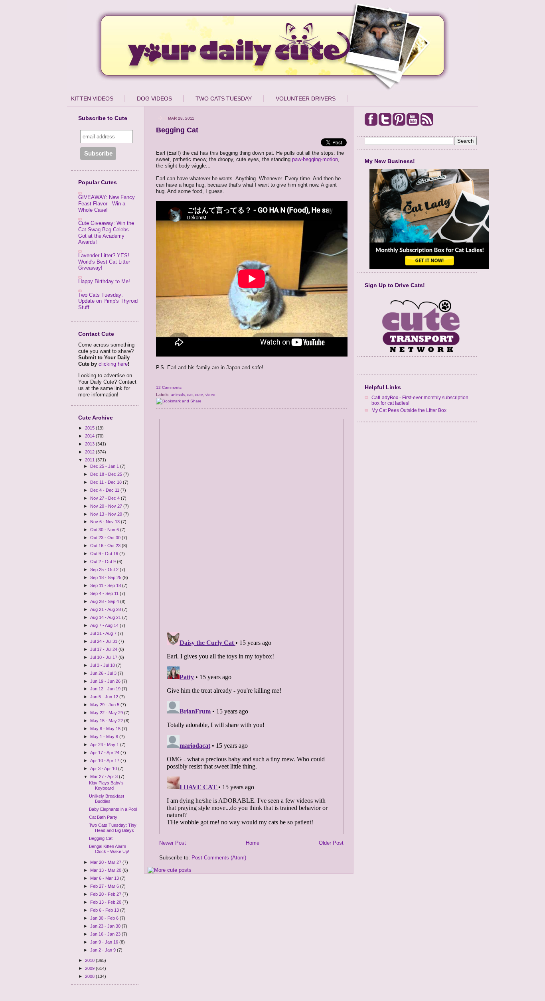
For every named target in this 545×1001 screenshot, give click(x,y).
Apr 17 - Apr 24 (105, 752)
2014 (90, 436)
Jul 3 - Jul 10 (103, 665)
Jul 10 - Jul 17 (104, 657)
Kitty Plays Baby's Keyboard (106, 785)
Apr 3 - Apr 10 (104, 768)
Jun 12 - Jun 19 (106, 688)
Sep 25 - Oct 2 (105, 569)
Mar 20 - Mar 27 (106, 862)
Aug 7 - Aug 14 (105, 625)
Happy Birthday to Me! (104, 281)
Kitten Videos (92, 98)
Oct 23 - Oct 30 (106, 537)
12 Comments (169, 387)
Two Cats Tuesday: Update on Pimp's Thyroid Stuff (108, 301)
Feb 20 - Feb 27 (106, 894)
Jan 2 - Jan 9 (103, 950)
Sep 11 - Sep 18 (106, 585)
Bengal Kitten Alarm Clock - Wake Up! (109, 849)
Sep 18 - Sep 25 (106, 577)
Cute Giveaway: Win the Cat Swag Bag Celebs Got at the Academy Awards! (106, 232)
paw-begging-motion (315, 159)
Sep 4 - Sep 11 (105, 593)
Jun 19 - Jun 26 (106, 681)
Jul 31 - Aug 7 (104, 633)
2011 (90, 459)
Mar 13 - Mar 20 (106, 870)
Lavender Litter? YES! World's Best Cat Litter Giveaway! (104, 261)
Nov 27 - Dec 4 (105, 498)
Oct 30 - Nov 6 (105, 529)
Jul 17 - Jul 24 (104, 649)
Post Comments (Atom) (219, 858)
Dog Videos (154, 98)
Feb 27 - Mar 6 (105, 886)
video (210, 394)
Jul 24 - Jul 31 (104, 641)
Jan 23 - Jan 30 (106, 926)
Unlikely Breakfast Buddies (106, 799)
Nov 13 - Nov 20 (106, 514)
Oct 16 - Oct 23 (106, 545)
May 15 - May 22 (107, 720)
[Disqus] (251, 523)
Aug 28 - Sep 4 (105, 601)
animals (178, 394)
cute (199, 394)
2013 (90, 443)
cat (190, 394)
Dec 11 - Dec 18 (106, 482)
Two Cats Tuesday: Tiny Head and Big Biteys (112, 828)
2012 (90, 451)
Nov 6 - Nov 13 (105, 521)
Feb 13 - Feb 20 (106, 902)
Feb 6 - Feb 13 (105, 910)
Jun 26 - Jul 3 (104, 673)
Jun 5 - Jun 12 (104, 696)
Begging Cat (101, 838)
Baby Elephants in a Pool (113, 809)
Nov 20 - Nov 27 (106, 506)
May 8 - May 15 (106, 728)
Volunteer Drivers (306, 98)
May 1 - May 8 (104, 736)
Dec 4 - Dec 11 (105, 490)
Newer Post (172, 843)
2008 (90, 976)
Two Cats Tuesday (223, 98)
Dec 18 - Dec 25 (106, 474)
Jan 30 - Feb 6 (105, 918)
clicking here (113, 364)
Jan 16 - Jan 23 (106, 934)
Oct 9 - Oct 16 (104, 553)
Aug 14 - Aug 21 (106, 617)
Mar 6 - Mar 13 (105, 878)
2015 (90, 428)
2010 (90, 960)
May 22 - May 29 (107, 712)
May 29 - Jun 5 (105, 704)
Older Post (331, 843)
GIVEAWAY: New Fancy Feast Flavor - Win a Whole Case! (106, 203)
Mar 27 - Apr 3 (104, 776)
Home (252, 843)
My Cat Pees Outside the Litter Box (408, 410)
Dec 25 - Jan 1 (105, 466)
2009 (90, 968)
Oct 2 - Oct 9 (103, 561)
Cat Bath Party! (103, 817)
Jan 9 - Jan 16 (104, 942)
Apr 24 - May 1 (105, 744)
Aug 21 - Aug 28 (106, 609)
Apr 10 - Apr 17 (105, 760)
